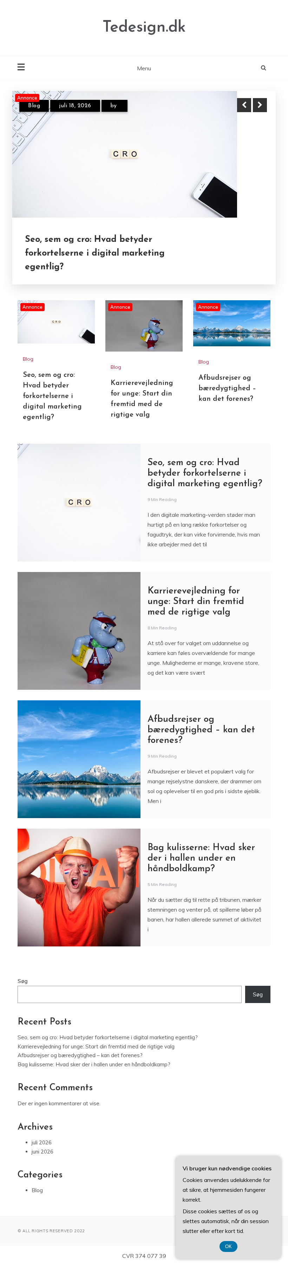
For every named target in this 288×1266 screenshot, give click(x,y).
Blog (34, 106)
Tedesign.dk (144, 28)
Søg (23, 981)
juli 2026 (42, 1142)
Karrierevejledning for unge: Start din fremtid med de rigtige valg (196, 601)
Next (260, 105)
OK (228, 1246)
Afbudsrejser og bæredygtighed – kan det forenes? (227, 388)
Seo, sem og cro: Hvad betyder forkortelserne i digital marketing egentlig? (95, 253)
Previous (244, 105)
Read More (247, 253)
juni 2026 (42, 1151)
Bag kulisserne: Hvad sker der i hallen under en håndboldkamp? (201, 858)
